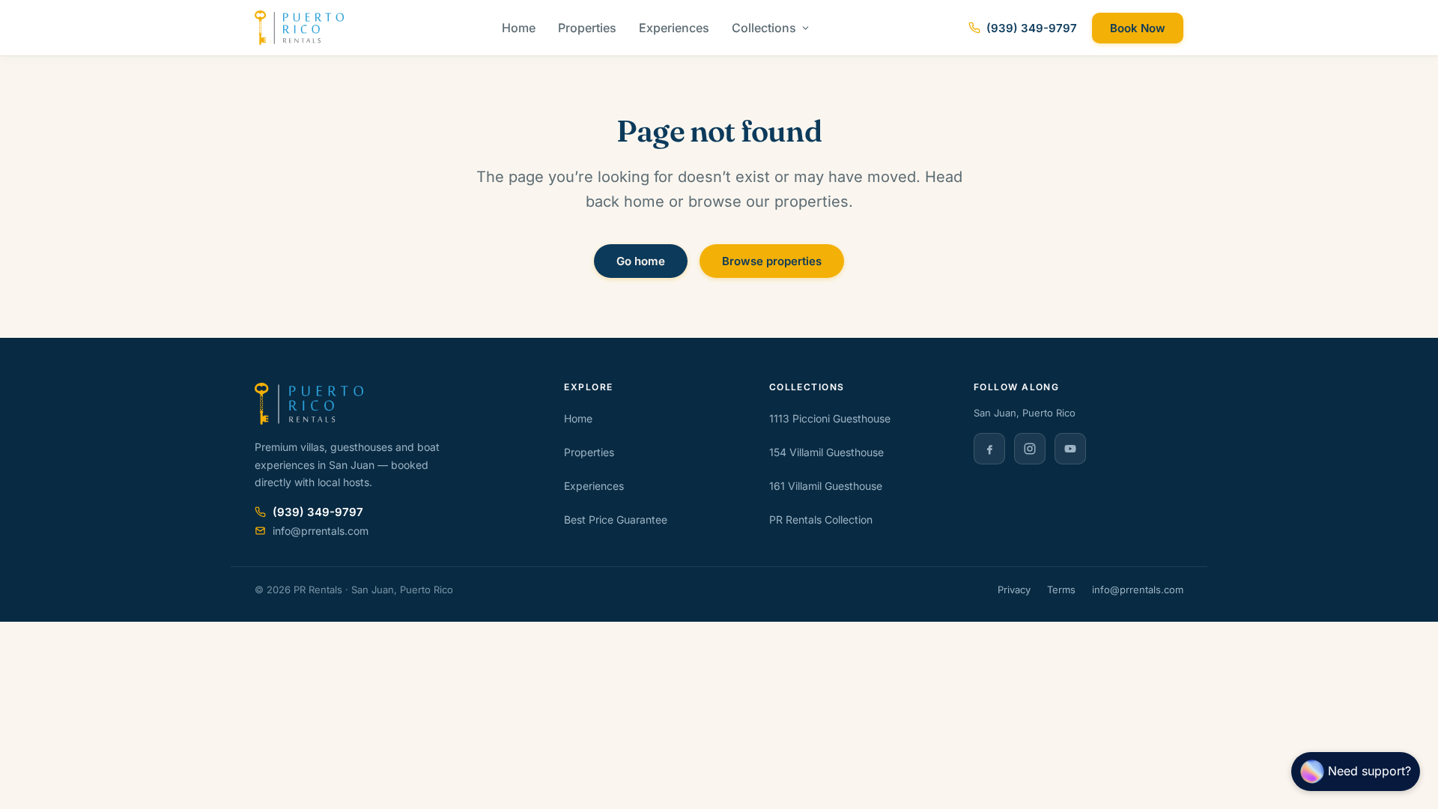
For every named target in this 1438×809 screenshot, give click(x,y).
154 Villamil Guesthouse (826, 452)
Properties (587, 28)
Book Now (1137, 28)
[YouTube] (1070, 448)
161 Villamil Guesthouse (825, 485)
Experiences (674, 28)
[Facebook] (989, 448)
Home (519, 28)
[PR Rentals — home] (299, 27)
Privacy (1014, 590)
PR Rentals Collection (821, 519)
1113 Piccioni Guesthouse (830, 418)
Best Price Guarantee (615, 519)
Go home (640, 261)
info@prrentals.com (1137, 590)
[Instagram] (1030, 448)
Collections (764, 28)
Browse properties (772, 261)
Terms (1061, 590)
